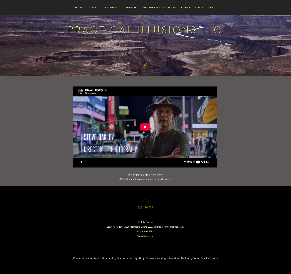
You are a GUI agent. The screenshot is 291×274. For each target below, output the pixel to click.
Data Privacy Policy (145, 231)
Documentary (112, 7)
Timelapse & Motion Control (158, 7)
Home (78, 7)
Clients (185, 7)
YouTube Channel (145, 222)
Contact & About (205, 7)
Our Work (93, 7)
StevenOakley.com (145, 236)
